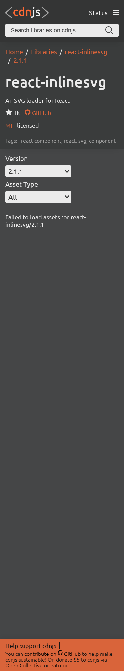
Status (98, 12)
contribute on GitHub (52, 653)
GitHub (41, 112)
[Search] (109, 30)
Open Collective (24, 665)
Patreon (59, 665)
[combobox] (38, 171)
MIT (11, 125)
